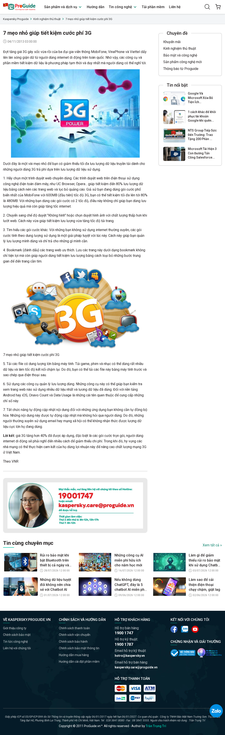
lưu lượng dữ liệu (73, 169)
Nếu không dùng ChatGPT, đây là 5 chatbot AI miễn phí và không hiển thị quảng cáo (129, 585)
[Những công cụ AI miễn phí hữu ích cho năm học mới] (95, 562)
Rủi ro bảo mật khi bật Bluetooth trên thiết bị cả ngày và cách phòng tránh (54, 560)
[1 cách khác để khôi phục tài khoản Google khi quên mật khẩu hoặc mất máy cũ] (174, 117)
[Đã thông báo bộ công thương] (183, 653)
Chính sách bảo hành (73, 641)
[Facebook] (174, 629)
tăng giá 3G (18, 52)
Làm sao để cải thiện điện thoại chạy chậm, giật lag (204, 585)
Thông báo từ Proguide (180, 69)
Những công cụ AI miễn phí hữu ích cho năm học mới (128, 560)
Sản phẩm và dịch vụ (61, 7)
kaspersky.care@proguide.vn (136, 667)
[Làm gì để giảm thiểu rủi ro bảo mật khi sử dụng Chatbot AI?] (169, 562)
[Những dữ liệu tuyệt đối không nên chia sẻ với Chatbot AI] (20, 586)
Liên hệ (175, 7)
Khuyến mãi (172, 42)
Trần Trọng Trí (156, 726)
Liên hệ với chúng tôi (17, 648)
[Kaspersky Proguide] (19, 6)
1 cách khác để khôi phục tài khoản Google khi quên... (202, 116)
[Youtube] (184, 629)
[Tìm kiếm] (207, 7)
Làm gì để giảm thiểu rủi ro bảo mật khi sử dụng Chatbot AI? (205, 560)
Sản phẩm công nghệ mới (182, 62)
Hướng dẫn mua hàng (74, 655)
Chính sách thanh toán (74, 628)
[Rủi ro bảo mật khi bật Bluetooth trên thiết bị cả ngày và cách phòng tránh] (20, 562)
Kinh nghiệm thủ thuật (179, 48)
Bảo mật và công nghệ (180, 55)
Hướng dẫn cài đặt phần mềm (79, 661)
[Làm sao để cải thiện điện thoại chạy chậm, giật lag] (169, 586)
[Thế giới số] (209, 653)
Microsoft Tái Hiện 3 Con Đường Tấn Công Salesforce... (202, 153)
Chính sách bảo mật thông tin (79, 648)
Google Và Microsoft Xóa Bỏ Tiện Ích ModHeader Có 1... (201, 98)
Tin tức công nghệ (15, 641)
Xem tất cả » (212, 545)
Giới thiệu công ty (14, 628)
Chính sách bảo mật (17, 635)
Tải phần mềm (153, 7)
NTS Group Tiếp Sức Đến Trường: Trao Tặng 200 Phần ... (202, 135)
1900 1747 (124, 633)
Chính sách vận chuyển (74, 635)
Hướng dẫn (95, 7)
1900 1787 (124, 644)
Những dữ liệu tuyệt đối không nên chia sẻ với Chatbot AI (55, 585)
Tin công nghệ (121, 7)
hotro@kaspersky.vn (130, 655)
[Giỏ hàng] (218, 7)
